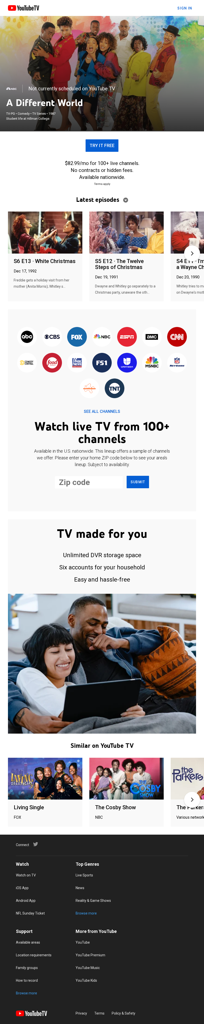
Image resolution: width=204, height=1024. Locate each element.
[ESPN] (126, 337)
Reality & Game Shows (93, 901)
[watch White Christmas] (45, 233)
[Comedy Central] (27, 363)
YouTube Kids (86, 980)
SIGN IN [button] (184, 8)
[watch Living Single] (45, 779)
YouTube (83, 942)
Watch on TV (26, 875)
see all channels (102, 411)
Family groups (27, 968)
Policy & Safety (123, 1013)
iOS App (22, 888)
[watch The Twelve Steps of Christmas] (126, 233)
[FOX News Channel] (76, 363)
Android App (26, 901)
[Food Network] (52, 363)
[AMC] (152, 337)
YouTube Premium (90, 955)
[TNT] (114, 388)
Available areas (28, 942)
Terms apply (102, 184)
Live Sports (84, 875)
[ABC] (27, 337)
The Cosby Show (115, 807)
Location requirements (33, 955)
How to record (27, 980)
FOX (17, 817)
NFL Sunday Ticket (30, 913)
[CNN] (176, 337)
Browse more (86, 913)
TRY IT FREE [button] (102, 145)
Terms (99, 1013)
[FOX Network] (76, 337)
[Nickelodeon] (89, 388)
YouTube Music (88, 968)
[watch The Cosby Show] (126, 779)
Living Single (29, 807)
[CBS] (52, 337)
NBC (99, 817)
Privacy (81, 1013)
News (80, 888)
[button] (192, 253)
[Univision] (126, 363)
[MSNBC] (152, 363)
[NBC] (11, 88)
